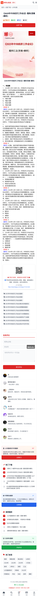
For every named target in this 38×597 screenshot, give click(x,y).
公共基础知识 (8, 570)
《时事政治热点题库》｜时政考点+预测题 (18, 519)
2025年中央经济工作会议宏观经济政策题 (17, 310)
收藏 (25, 20)
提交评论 (19, 367)
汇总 (24, 566)
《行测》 (28, 563)
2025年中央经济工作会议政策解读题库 (16, 307)
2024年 (6, 563)
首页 (2, 7)
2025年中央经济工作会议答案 (13, 297)
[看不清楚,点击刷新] (31, 347)
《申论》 (12, 566)
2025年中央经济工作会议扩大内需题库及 (17, 314)
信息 (19, 574)
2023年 (13, 563)
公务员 (28, 559)
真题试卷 (12, 559)
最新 (30, 574)
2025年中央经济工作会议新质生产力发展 (17, 317)
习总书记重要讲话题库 (12, 523)
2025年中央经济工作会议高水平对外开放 (17, 324)
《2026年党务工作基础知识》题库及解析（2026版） (20, 482)
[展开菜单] (36, 2)
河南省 (17, 570)
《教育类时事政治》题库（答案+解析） (17, 531)
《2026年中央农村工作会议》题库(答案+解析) (19, 472)
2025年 (21, 563)
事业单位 (20, 559)
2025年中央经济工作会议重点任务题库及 (17, 304)
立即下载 (19, 25)
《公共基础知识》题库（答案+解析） (17, 516)
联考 (5, 566)
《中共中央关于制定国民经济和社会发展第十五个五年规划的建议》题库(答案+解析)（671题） (20, 477)
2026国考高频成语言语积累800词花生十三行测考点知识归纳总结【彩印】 (20, 487)
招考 (24, 574)
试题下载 (8, 7)
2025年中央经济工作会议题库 (13, 293)
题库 (5, 559)
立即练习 (19, 457)
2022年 (24, 570)
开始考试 (19, 547)
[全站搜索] (33, 2)
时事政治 (6, 574)
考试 (13, 574)
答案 (19, 566)
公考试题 (14, 7)
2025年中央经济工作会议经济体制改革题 (17, 320)
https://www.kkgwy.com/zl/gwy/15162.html (19, 287)
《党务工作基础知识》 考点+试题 (16, 527)
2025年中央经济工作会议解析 (13, 300)
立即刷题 (19, 505)
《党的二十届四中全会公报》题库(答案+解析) (19, 468)
